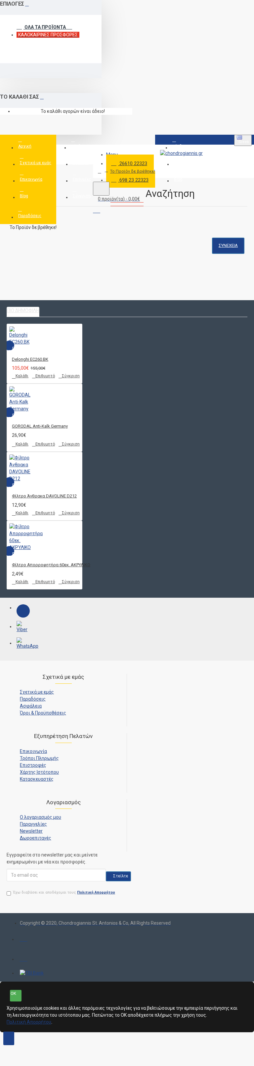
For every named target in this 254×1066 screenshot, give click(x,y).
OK (13, 993)
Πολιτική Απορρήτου (29, 1022)
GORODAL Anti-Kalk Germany (40, 426)
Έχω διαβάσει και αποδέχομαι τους (64, 892)
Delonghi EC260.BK (30, 359)
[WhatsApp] (23, 644)
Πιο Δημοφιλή (23, 310)
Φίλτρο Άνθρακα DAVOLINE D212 (44, 495)
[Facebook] (23, 611)
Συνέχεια (228, 245)
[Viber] (23, 627)
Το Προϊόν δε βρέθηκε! (132, 171)
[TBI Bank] (32, 973)
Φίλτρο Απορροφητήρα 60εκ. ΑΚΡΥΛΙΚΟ (51, 564)
